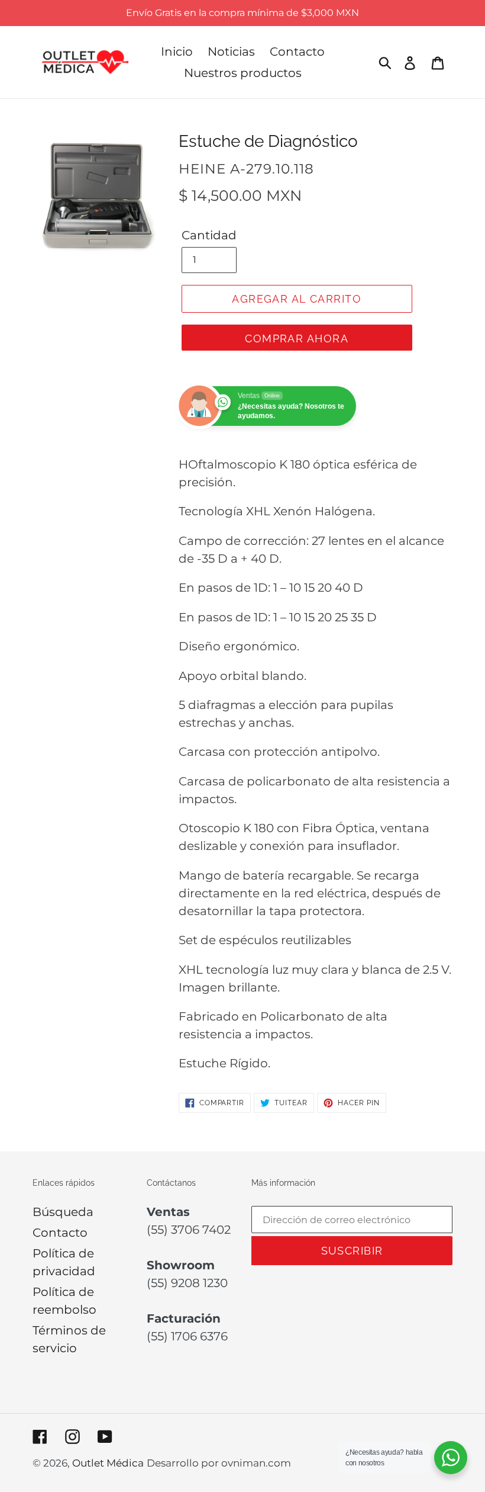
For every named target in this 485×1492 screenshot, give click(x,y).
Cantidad (209, 235)
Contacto (60, 1232)
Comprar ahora (296, 338)
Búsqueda (63, 1212)
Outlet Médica (108, 1463)
